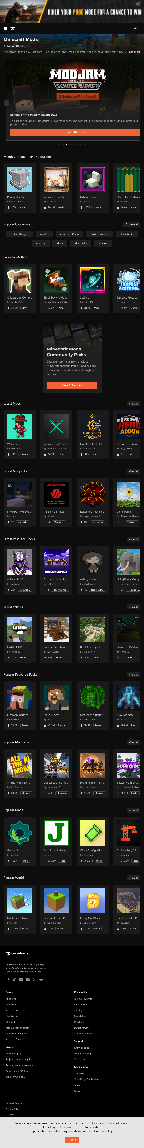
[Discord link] (28, 979)
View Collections (72, 385)
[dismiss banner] (138, 4)
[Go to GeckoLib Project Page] (20, 841)
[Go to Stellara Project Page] (93, 288)
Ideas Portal (80, 1005)
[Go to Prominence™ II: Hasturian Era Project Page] (93, 773)
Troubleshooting (82, 1054)
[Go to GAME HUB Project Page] (20, 638)
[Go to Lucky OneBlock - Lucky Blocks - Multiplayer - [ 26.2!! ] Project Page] (93, 909)
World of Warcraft (16, 1010)
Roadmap (79, 1022)
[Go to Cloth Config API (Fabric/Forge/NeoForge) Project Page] (93, 841)
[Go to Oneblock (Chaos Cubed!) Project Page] (20, 909)
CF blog (78, 1010)
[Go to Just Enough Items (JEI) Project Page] (56, 841)
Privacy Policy (12, 1109)
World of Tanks (14, 1039)
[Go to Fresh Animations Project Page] (20, 705)
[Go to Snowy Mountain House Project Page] (56, 638)
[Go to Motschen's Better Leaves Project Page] (93, 705)
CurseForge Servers (84, 1034)
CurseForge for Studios (86, 1079)
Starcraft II (11, 1022)
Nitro (77, 1091)
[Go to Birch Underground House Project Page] (93, 638)
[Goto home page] (12, 28)
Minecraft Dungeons (17, 1034)
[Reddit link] (41, 979)
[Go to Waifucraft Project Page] (20, 434)
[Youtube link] (21, 979)
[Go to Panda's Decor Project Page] (20, 188)
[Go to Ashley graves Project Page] (93, 570)
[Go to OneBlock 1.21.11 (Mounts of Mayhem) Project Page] (56, 909)
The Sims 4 (12, 1016)
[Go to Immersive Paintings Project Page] (56, 188)
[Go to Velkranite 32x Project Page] (20, 570)
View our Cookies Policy (97, 1131)
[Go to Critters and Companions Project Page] (20, 288)
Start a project (13, 1054)
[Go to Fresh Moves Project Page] (56, 705)
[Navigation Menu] (5, 28)
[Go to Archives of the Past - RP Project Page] (56, 570)
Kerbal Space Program (17, 1028)
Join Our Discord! (83, 999)
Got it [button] (72, 1140)
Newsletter (80, 1016)
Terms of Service (14, 1103)
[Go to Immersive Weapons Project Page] (56, 434)
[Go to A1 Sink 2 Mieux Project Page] (56, 502)
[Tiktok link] (14, 979)
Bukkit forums (81, 1028)
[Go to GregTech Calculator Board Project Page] (93, 434)
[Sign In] (135, 28)
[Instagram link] (8, 979)
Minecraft (11, 1005)
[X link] (34, 979)
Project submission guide (19, 1059)
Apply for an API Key (17, 1071)
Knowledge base (83, 1048)
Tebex (77, 1085)
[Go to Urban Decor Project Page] (93, 188)
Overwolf (79, 1074)
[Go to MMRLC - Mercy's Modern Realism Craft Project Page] (20, 502)
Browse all (132, 224)
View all (133, 403)
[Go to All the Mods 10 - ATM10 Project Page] (20, 773)
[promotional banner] (72, 11)
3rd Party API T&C (15, 1077)
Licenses (10, 1115)
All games (11, 999)
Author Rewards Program (19, 1065)
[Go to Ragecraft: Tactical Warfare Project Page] (93, 502)
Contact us (80, 1059)
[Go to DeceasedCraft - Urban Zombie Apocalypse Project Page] (56, 773)
